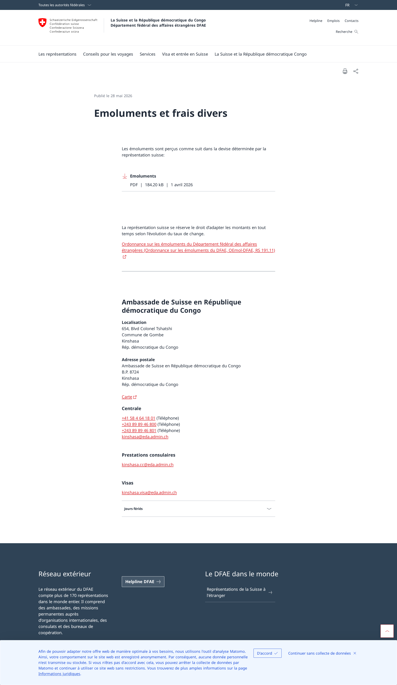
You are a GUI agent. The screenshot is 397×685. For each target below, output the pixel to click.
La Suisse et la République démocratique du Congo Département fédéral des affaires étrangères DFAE (159, 23)
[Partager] (355, 71)
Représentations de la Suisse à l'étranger (236, 592)
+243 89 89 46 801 (139, 430)
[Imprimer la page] (345, 71)
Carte (127, 397)
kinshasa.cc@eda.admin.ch (147, 464)
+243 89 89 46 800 (139, 424)
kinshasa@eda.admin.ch (145, 436)
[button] (57, 54)
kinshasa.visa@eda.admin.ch (149, 492)
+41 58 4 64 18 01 (138, 418)
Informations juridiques (59, 673)
